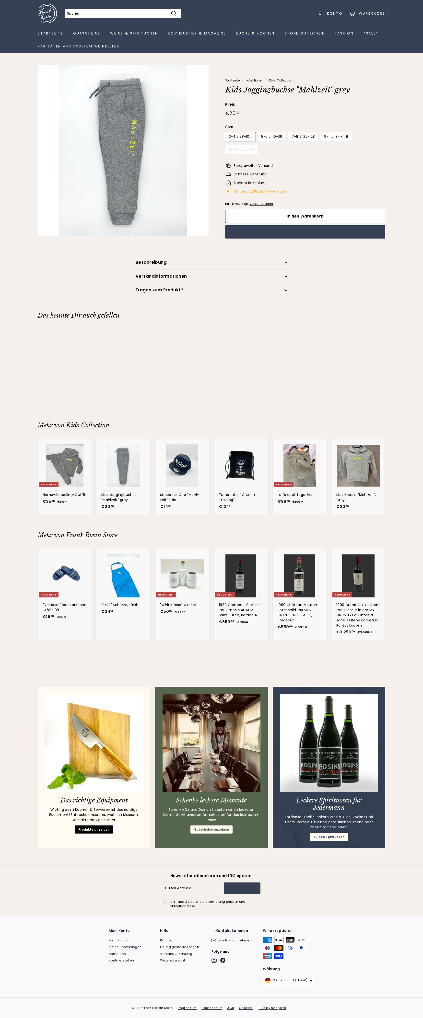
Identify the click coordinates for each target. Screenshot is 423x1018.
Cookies (246, 1008)
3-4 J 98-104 (240, 136)
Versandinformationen (161, 276)
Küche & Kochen (255, 33)
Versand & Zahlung (176, 953)
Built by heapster (272, 1008)
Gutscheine (86, 33)
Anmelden (117, 953)
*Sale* (371, 33)
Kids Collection (280, 80)
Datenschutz (211, 1008)
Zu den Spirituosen (329, 837)
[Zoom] (123, 150)
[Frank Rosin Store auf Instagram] (214, 960)
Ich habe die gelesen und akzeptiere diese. (208, 904)
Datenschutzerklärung (207, 902)
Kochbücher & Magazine (197, 33)
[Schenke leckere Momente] (211, 743)
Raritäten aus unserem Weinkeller (78, 46)
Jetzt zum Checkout (305, 232)
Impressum (187, 1008)
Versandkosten (261, 204)
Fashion (344, 33)
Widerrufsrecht (172, 960)
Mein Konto (118, 940)
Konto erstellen (121, 960)
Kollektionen (255, 80)
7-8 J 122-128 (303, 136)
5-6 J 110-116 (271, 136)
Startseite (50, 33)
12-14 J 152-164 (242, 149)
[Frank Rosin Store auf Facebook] (222, 960)
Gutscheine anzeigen (211, 829)
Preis (230, 104)
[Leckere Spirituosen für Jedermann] (329, 743)
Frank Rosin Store (92, 535)
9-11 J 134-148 (336, 136)
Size (229, 126)
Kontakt (166, 940)
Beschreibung (151, 262)
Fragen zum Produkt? (159, 290)
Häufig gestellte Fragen (179, 947)
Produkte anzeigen (94, 829)
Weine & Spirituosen (134, 33)
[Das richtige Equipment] (94, 743)
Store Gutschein (304, 33)
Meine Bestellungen (125, 947)
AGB (230, 1008)
